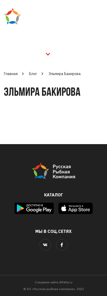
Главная (11, 73)
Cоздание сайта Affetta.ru (53, 282)
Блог (33, 73)
